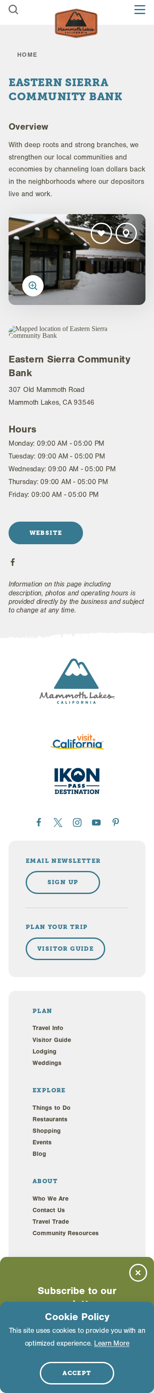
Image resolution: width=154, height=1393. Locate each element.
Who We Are (50, 1198)
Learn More (111, 1343)
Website (46, 532)
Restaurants (50, 1119)
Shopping (47, 1131)
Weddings (47, 1063)
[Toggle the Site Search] (13, 10)
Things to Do (52, 1107)
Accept (76, 1373)
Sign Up (63, 882)
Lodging (44, 1051)
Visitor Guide (52, 1040)
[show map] (126, 233)
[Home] (76, 23)
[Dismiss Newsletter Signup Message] (138, 1273)
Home (27, 55)
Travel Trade (51, 1221)
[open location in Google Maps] (61, 332)
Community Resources (66, 1233)
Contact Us (49, 1210)
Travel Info (48, 1028)
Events (42, 1142)
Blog (39, 1154)
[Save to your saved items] (101, 233)
